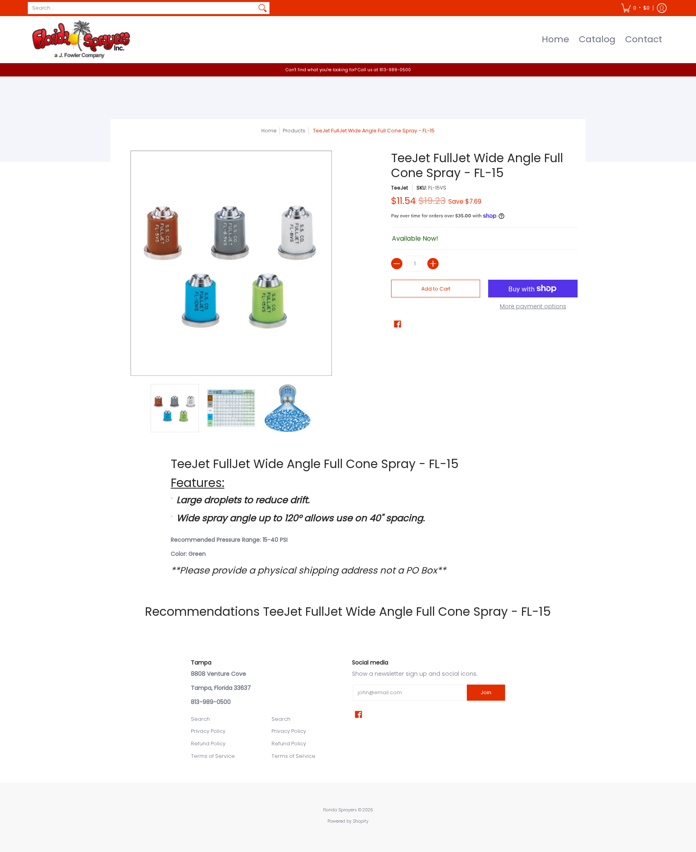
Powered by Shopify (348, 821)
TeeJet (399, 187)
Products (294, 130)
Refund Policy (208, 743)
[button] (635, 8)
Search (200, 719)
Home (269, 130)
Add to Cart (435, 288)
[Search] (262, 8)
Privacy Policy (208, 731)
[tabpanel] (348, 516)
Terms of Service (213, 756)
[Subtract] (396, 263)
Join (486, 692)
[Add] (433, 263)
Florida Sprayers (340, 810)
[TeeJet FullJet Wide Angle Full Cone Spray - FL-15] (175, 408)
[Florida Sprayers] (80, 39)
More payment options (533, 306)
